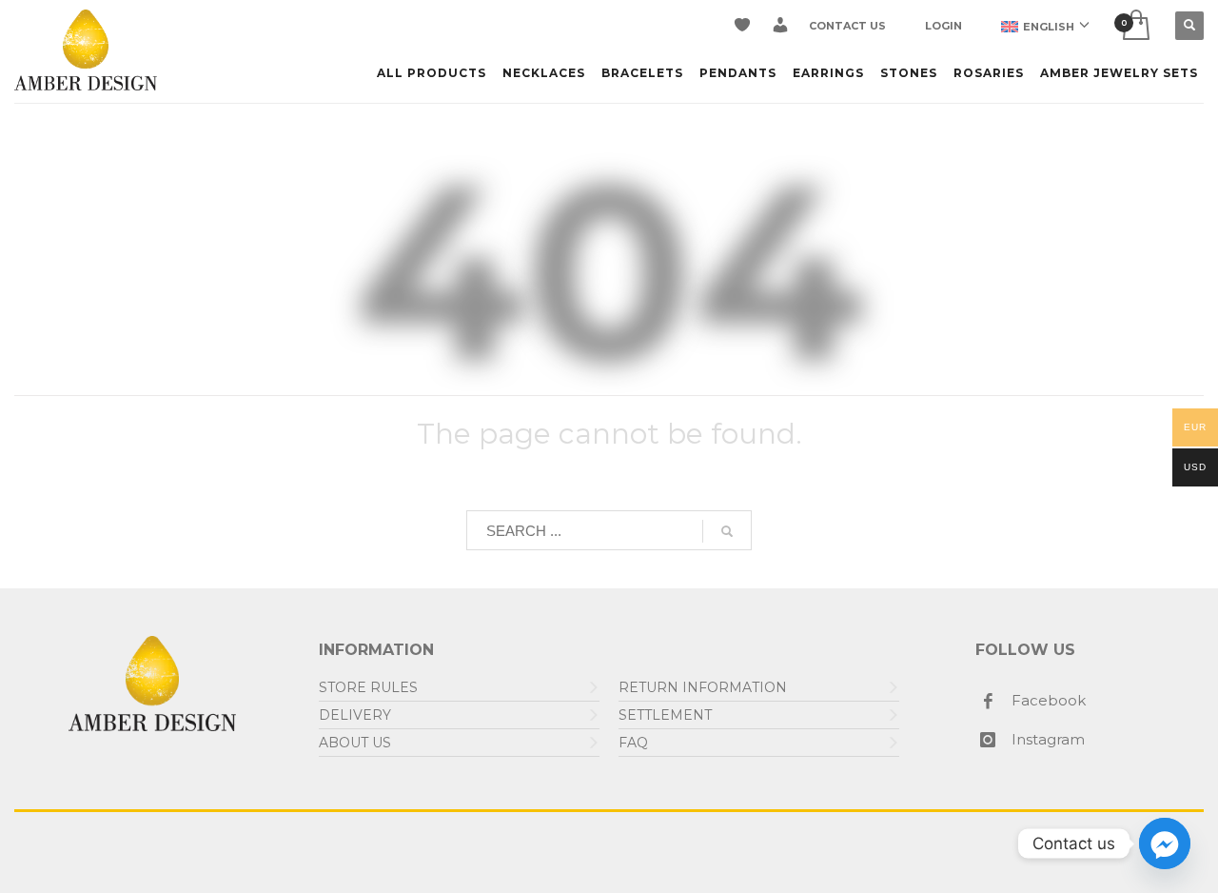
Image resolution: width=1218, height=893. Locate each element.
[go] (727, 531)
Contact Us (847, 25)
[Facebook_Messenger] (1164, 843)
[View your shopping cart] (1134, 26)
